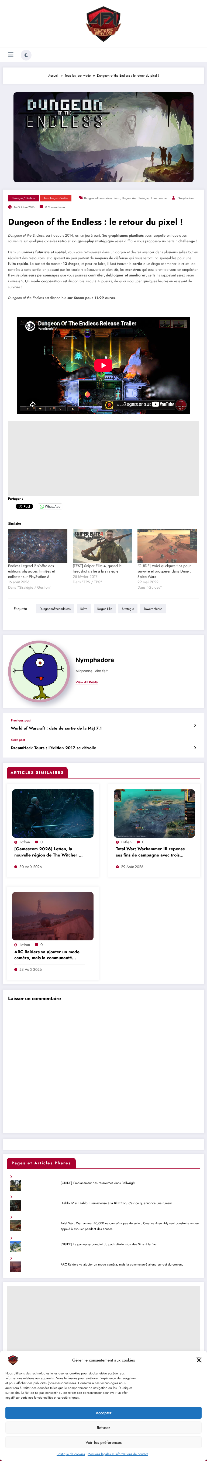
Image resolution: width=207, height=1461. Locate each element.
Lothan (25, 842)
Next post (18, 740)
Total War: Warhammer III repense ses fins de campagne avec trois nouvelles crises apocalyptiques (150, 852)
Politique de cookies (71, 1454)
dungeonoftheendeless (98, 198)
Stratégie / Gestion (23, 198)
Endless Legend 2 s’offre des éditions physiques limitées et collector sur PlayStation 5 (31, 571)
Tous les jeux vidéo (56, 198)
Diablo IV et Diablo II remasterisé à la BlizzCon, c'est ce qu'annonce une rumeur (116, 1203)
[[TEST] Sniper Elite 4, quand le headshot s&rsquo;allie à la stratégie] (102, 546)
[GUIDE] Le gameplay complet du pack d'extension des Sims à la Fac (109, 1244)
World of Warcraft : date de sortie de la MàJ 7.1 (56, 728)
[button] (199, 1360)
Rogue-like (129, 198)
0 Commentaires (55, 207)
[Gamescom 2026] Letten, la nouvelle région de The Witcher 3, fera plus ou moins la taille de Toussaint (48, 852)
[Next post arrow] (195, 748)
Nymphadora (186, 198)
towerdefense (159, 198)
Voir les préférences (103, 1442)
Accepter (104, 1413)
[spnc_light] (26, 55)
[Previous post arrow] (195, 725)
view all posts (86, 682)
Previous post (21, 720)
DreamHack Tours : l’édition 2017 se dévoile (53, 748)
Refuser (103, 1428)
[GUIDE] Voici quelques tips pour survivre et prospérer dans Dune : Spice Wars (164, 571)
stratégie (143, 198)
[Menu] (11, 55)
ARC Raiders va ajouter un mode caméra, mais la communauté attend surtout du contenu (47, 955)
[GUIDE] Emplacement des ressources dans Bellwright (98, 1183)
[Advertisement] (103, 458)
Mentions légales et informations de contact (118, 1454)
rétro (117, 198)
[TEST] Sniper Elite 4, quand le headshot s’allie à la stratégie (97, 568)
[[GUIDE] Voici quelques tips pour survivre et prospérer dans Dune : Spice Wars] (167, 546)
